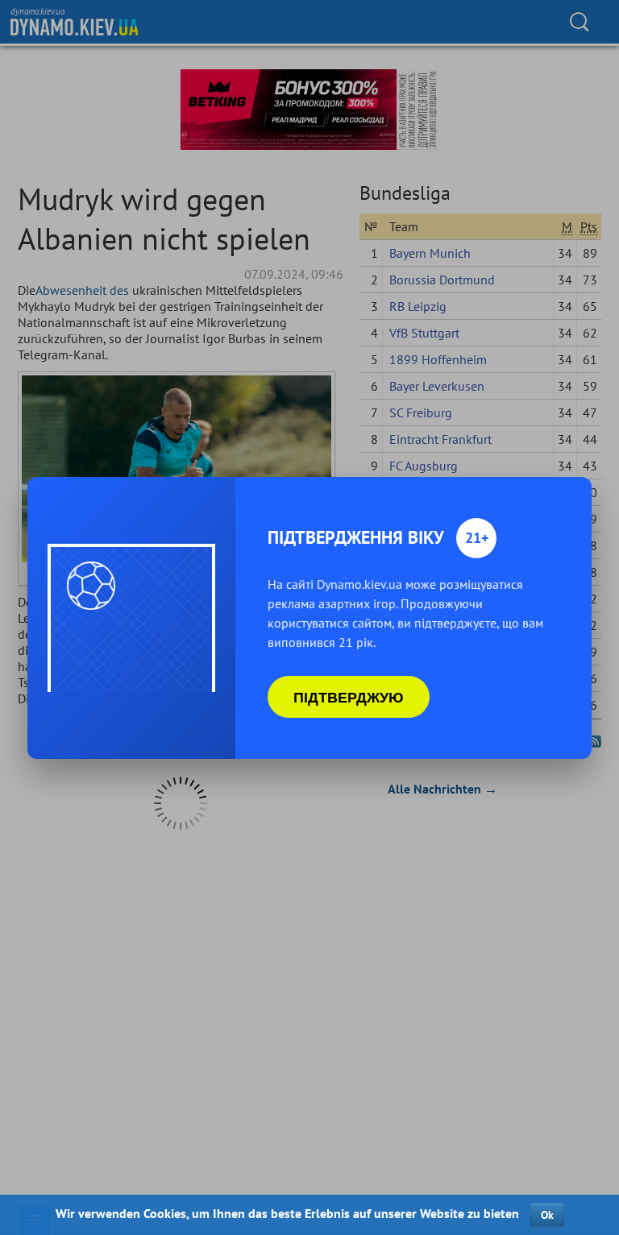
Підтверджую (348, 696)
